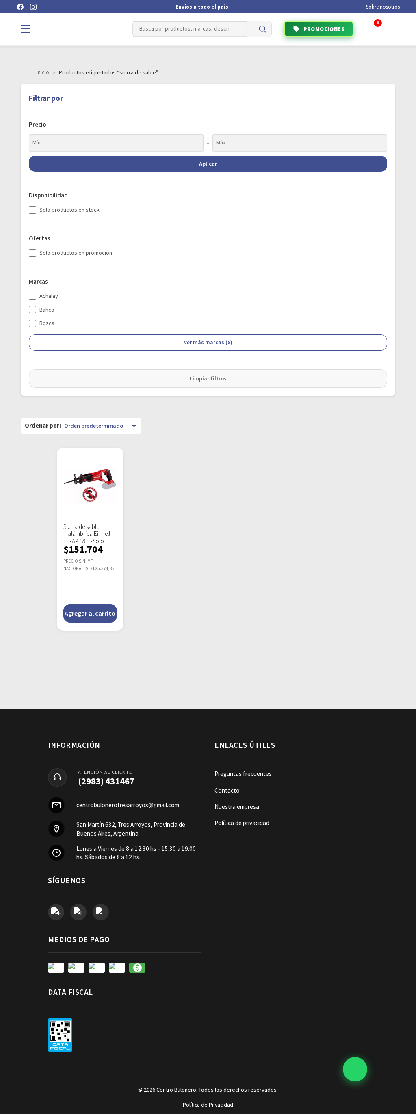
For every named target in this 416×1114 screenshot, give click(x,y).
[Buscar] (262, 29)
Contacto (227, 790)
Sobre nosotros (383, 6)
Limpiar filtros (208, 378)
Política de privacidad (241, 823)
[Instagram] (33, 7)
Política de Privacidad (208, 1104)
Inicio (43, 72)
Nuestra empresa (236, 806)
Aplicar (208, 163)
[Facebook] (20, 7)
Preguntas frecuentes (243, 774)
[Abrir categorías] (25, 29)
